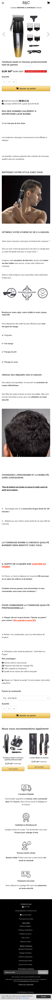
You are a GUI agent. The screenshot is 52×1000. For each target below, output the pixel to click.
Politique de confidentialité (25, 984)
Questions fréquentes (25, 949)
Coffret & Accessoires (25, 957)
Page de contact (25, 941)
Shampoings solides (25, 960)
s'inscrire (43, 972)
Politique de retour (25, 934)
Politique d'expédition (25, 930)
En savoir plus (25, 998)
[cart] (46, 3)
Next (48, 34)
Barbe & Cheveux (28, 992)
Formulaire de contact (26, 919)
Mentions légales (25, 926)
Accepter (43, 996)
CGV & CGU (25, 938)
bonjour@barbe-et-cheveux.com (26, 911)
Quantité (5, 76)
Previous (3, 34)
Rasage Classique (25, 953)
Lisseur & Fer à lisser (25, 964)
